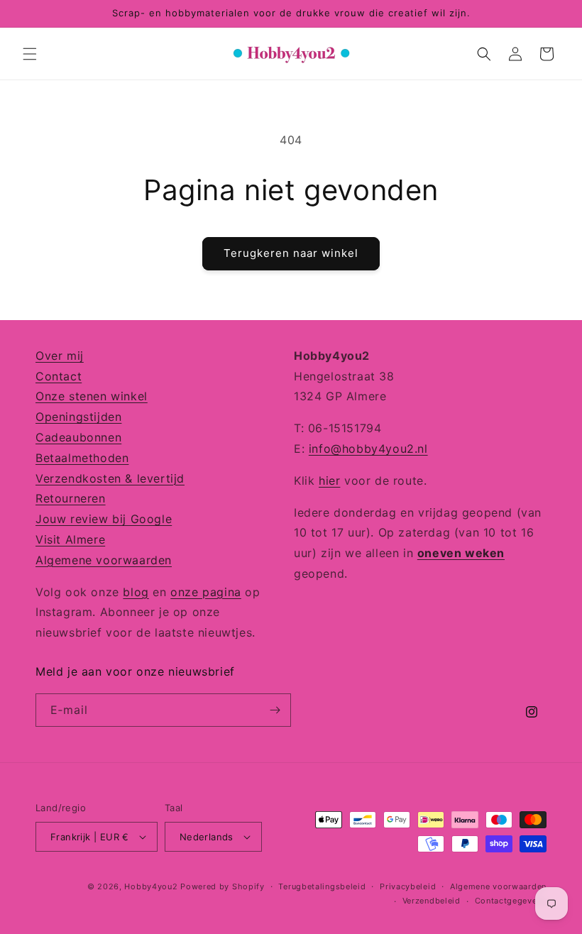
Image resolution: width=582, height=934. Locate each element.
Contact (58, 376)
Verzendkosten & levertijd (110, 478)
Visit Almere (70, 539)
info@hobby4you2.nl (368, 448)
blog (135, 592)
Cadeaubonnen (78, 437)
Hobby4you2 (150, 886)
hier (329, 480)
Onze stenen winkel (91, 396)
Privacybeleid (408, 886)
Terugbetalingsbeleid (322, 886)
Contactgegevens (511, 901)
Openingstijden (78, 417)
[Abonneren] (274, 710)
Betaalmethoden (81, 458)
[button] (29, 54)
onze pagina (205, 592)
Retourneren (70, 498)
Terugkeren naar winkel (291, 253)
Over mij (59, 355)
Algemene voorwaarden (103, 560)
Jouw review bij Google (103, 519)
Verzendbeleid (431, 901)
